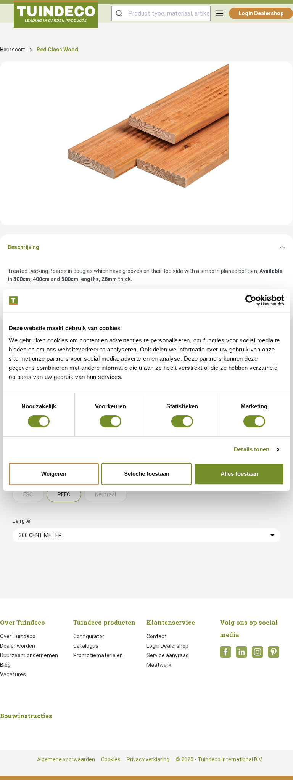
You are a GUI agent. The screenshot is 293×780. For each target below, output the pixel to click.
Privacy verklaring (148, 759)
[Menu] (220, 13)
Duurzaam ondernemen (29, 655)
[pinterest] (273, 654)
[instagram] (257, 654)
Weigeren (53, 473)
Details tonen (251, 449)
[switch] (110, 421)
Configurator (88, 636)
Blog (5, 665)
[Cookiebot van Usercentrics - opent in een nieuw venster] (250, 300)
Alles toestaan (239, 473)
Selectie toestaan (146, 473)
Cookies (111, 759)
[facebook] (225, 654)
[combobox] (161, 13)
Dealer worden (17, 646)
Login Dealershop (260, 13)
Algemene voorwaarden (66, 759)
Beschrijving (23, 247)
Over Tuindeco (17, 636)
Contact (156, 636)
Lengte (21, 521)
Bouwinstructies (26, 716)
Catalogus (85, 646)
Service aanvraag (167, 655)
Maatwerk (158, 665)
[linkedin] (241, 654)
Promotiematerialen (98, 655)
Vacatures (13, 674)
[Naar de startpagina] (55, 14)
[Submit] (120, 13)
